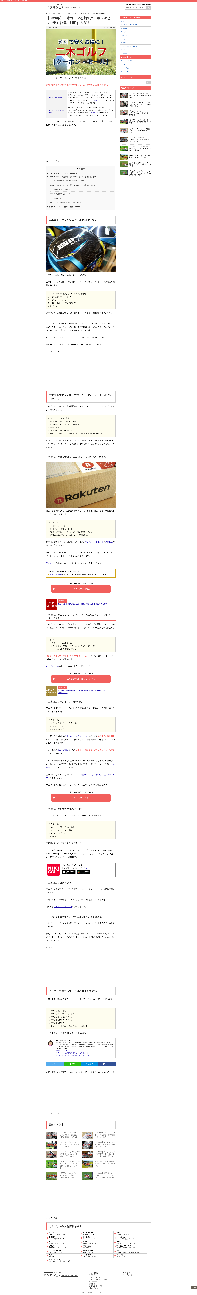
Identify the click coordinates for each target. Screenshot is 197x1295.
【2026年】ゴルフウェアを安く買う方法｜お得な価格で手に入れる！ (70, 1144)
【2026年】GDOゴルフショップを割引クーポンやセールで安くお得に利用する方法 (140, 173)
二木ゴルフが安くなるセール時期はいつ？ (64, 173)
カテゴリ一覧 (136, 4)
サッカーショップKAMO (129, 46)
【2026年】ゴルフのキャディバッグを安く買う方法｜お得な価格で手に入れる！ (70, 1135)
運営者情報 (93, 1281)
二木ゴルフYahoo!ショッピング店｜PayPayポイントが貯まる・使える (72, 185)
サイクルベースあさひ (128, 61)
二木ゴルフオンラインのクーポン (60, 189)
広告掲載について (95, 1286)
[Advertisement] (81, 144)
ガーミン (124, 50)
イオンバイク (125, 68)
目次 (194, 1287)
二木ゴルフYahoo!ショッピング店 (81, 679)
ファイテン (124, 32)
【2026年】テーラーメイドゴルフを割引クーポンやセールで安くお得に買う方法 (105, 1154)
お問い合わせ (146, 4)
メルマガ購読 (62, 750)
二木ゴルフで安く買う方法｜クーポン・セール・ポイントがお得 (72, 177)
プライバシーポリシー (97, 1277)
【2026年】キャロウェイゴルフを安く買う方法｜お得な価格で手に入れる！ (70, 1154)
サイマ (123, 64)
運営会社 (92, 1284)
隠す (83, 169)
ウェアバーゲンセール (94, 542)
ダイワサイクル (126, 71)
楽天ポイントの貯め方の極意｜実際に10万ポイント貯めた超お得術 (82, 604)
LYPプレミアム (52, 666)
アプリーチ (86, 868)
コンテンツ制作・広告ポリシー (100, 1279)
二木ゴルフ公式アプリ (57, 198)
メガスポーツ (125, 28)
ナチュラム (124, 35)
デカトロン (124, 53)
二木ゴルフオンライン (81, 798)
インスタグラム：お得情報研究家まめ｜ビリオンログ (73, 1055)
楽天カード (50, 563)
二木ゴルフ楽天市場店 (54, 97)
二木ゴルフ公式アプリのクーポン (60, 194)
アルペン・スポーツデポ (129, 24)
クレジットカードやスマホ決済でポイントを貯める (66, 203)
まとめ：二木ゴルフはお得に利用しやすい (64, 207)
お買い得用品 (96, 775)
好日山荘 (124, 42)
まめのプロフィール (62, 1050)
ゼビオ (123, 21)
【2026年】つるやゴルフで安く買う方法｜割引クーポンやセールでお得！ (70, 1175)
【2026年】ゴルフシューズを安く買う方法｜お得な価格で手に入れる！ (105, 1135)
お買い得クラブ (82, 775)
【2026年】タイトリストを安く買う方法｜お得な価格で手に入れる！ (105, 1144)
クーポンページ (96, 100)
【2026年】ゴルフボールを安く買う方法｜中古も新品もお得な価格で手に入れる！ (140, 148)
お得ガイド (94, 112)
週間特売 (109, 542)
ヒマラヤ (124, 39)
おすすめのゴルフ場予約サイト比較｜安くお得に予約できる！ (105, 1164)
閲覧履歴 (128, 4)
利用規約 (92, 1275)
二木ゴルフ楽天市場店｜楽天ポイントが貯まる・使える (68, 180)
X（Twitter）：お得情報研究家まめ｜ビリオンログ (72, 1053)
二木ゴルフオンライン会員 (76, 736)
